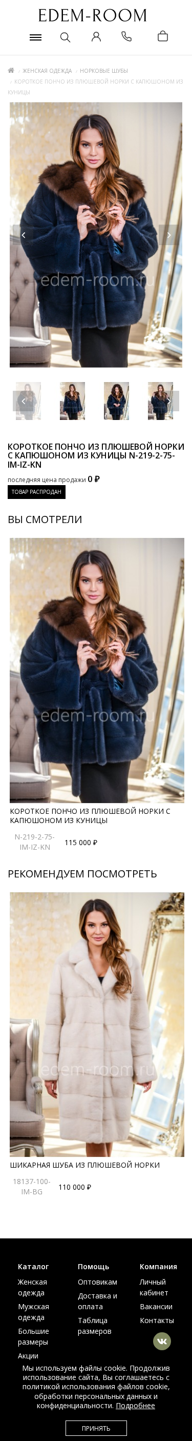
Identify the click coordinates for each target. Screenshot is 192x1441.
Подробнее (135, 1405)
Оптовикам (97, 1282)
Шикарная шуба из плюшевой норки (85, 1165)
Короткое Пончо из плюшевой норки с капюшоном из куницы (90, 815)
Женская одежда (47, 70)
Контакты (157, 1320)
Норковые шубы (104, 70)
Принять (96, 1428)
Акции (28, 1355)
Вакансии (156, 1306)
